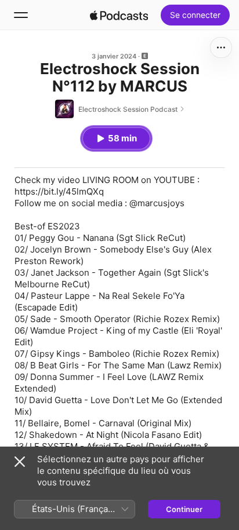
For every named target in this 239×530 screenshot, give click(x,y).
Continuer (184, 509)
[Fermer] (20, 461)
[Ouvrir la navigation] (21, 15)
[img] (119, 15)
